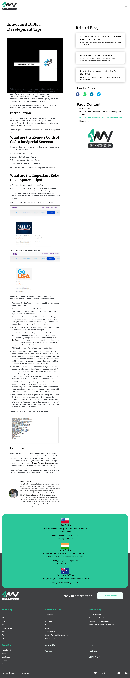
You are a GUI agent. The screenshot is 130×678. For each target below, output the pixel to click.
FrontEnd (7, 645)
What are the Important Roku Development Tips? (101, 117)
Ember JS (5, 660)
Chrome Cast (50, 638)
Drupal (4, 638)
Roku (47, 628)
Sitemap (25, 673)
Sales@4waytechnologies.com (64, 560)
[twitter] (99, 94)
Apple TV (49, 618)
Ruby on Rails (7, 628)
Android (48, 621)
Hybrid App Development (99, 621)
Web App (7, 609)
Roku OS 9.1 (54, 168)
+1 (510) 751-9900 (64, 538)
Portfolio (93, 651)
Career (48, 651)
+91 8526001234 (65, 563)
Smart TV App (53, 609)
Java (3, 614)
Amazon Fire (50, 631)
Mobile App (95, 609)
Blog (91, 645)
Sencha (5, 653)
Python (5, 635)
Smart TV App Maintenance (56, 635)
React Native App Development (101, 624)
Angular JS (6, 650)
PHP (3, 621)
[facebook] (78, 94)
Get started (110, 595)
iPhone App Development (99, 614)
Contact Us (94, 656)
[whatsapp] (85, 94)
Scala (4, 631)
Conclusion (84, 121)
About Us (50, 645)
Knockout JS (7, 664)
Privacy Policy (8, 673)
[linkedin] (92, 94)
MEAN (4, 624)
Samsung (49, 614)
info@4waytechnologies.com (65, 535)
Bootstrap (6, 657)
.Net (3, 618)
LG (46, 624)
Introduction (84, 108)
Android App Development (99, 618)
